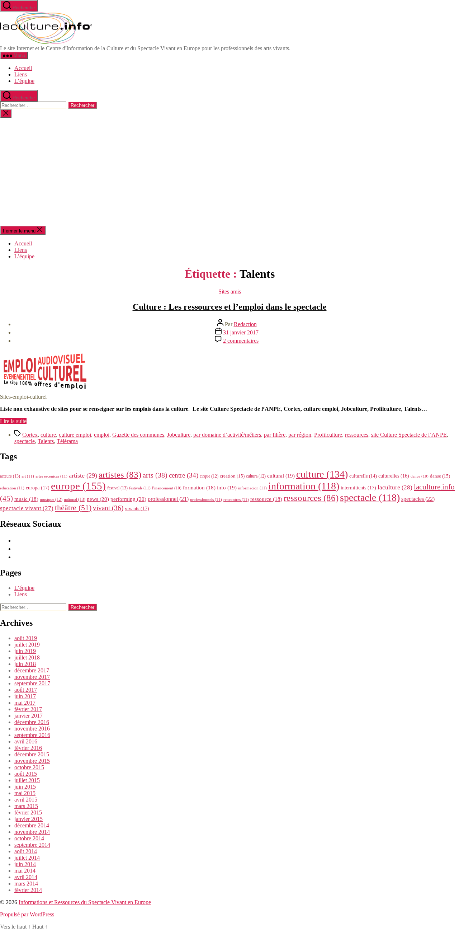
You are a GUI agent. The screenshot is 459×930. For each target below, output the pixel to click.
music (26, 499)
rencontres (236, 499)
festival (117, 487)
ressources (356, 435)
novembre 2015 (32, 761)
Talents (46, 441)
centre (183, 475)
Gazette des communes (138, 435)
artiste (83, 475)
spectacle (24, 441)
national (74, 499)
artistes (120, 474)
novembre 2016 (32, 728)
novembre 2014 (32, 832)
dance (420, 476)
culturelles (393, 476)
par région (299, 435)
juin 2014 (25, 864)
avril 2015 (25, 800)
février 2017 (28, 709)
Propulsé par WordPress (27, 914)
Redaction (245, 324)
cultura (256, 476)
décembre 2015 (31, 754)
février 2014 (28, 890)
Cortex (30, 435)
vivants (137, 508)
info (227, 487)
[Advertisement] (229, 172)
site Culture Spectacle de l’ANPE (409, 435)
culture (48, 435)
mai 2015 (25, 793)
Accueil (23, 68)
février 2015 (28, 812)
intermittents (358, 487)
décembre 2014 (31, 825)
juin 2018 (25, 664)
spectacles (418, 499)
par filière (274, 435)
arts (155, 475)
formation (199, 487)
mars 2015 (26, 806)
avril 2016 (25, 741)
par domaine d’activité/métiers (227, 435)
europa (37, 487)
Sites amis (229, 291)
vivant (108, 508)
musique (51, 499)
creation (232, 476)
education (12, 488)
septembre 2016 (32, 735)
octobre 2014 (29, 838)
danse (440, 476)
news (98, 499)
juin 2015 (25, 787)
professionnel (168, 499)
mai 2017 (25, 703)
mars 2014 (26, 883)
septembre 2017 (32, 683)
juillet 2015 (27, 780)
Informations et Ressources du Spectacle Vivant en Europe (85, 902)
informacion (252, 488)
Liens (20, 74)
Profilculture (328, 435)
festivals (140, 488)
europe (78, 486)
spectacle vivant (26, 508)
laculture (395, 487)
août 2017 (25, 690)
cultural (281, 476)
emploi (101, 435)
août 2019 (25, 638)
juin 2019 (25, 651)
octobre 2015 (29, 767)
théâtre (73, 507)
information (303, 486)
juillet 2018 (27, 657)
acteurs (10, 476)
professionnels (206, 499)
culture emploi (75, 435)
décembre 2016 (31, 722)
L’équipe (24, 81)
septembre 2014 (32, 845)
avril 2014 (25, 877)
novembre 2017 (32, 677)
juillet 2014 (27, 858)
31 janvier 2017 (241, 332)
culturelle (363, 476)
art (28, 476)
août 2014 (25, 851)
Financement (166, 488)
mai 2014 (25, 871)
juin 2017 (25, 696)
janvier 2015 (28, 819)
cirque (209, 476)
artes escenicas (51, 476)
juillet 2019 (27, 645)
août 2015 (25, 774)
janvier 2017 (28, 716)
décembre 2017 (31, 670)
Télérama (67, 441)
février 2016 (28, 748)
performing (128, 499)
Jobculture (178, 435)
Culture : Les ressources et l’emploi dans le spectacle (230, 306)
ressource (266, 499)
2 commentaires (241, 341)
